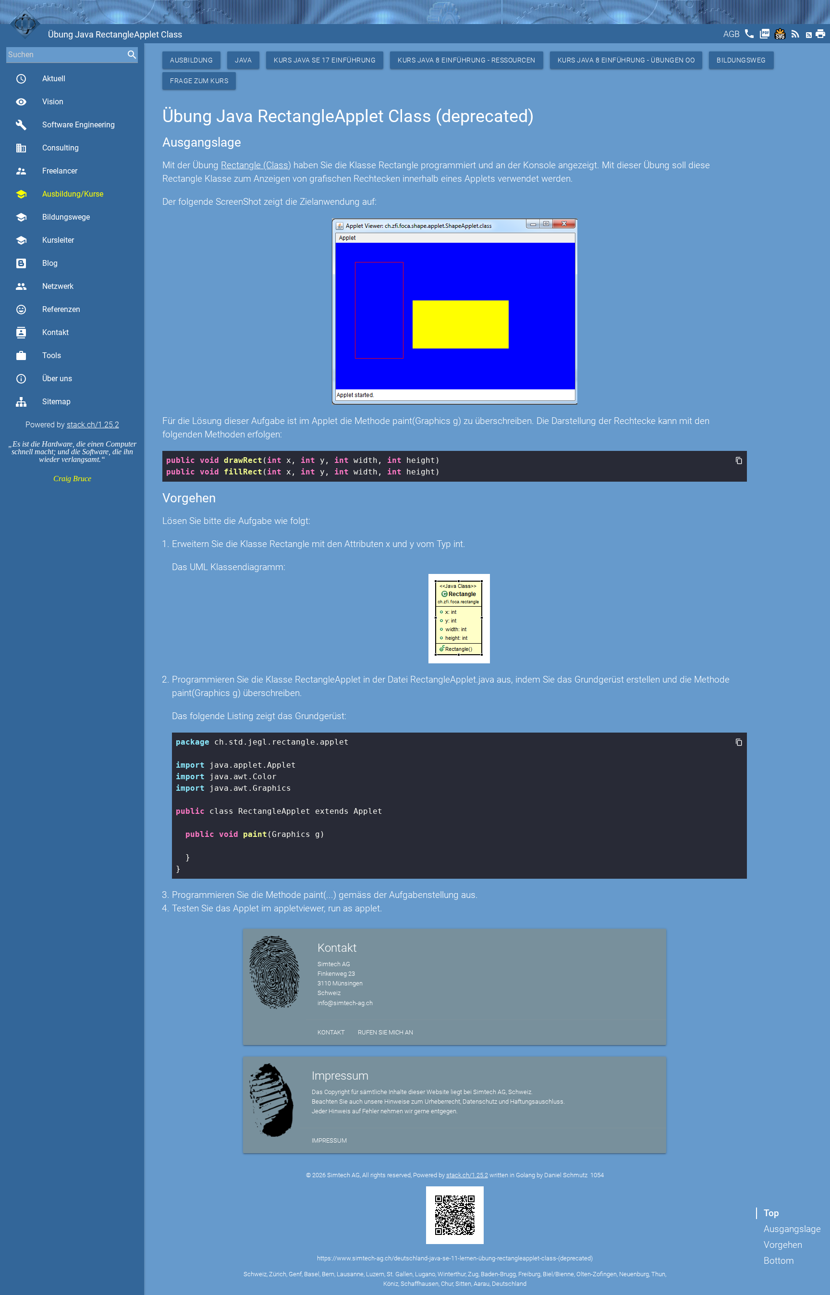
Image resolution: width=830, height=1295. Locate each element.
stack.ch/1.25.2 (93, 424)
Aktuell (40, 79)
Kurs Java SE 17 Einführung (325, 60)
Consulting (47, 148)
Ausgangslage (792, 1228)
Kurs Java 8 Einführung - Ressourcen (467, 60)
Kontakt (42, 332)
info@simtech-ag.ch (345, 1003)
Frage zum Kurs (199, 81)
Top (771, 1213)
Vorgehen (783, 1244)
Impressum (329, 1140)
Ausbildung (191, 60)
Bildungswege (52, 217)
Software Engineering (65, 125)
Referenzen (47, 309)
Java (243, 60)
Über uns (43, 379)
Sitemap (56, 401)
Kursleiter (44, 240)
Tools (38, 355)
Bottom (779, 1260)
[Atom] (810, 36)
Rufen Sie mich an (385, 1032)
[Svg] (781, 36)
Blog (50, 263)
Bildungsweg (741, 60)
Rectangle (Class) (256, 165)
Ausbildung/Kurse (59, 194)
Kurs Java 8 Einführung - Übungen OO (626, 60)
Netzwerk (44, 286)
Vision (39, 102)
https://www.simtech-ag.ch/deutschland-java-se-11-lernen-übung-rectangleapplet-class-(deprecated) (455, 1258)
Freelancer (46, 171)
